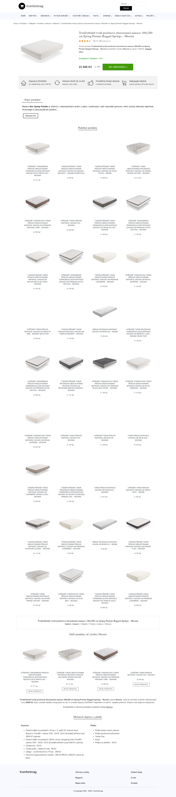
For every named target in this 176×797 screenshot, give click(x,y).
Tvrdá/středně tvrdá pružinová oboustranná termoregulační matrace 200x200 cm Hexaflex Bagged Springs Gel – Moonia (71, 492)
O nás (133, 778)
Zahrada (107, 16)
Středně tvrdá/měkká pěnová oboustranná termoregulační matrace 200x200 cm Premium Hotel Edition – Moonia (71, 279)
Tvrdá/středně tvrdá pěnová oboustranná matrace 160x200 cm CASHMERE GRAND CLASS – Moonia (37, 492)
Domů (23, 16)
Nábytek (32, 16)
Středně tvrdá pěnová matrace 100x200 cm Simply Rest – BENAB (138, 490)
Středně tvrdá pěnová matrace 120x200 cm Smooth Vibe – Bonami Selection (37, 331)
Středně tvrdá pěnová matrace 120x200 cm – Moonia (71, 223)
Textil (96, 16)
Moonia (126, 49)
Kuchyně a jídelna (81, 16)
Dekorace (45, 16)
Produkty (23, 23)
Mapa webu (80, 783)
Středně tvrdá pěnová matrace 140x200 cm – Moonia (71, 438)
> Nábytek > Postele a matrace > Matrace (43, 23)
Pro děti (150, 16)
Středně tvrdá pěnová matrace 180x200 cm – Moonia (104, 438)
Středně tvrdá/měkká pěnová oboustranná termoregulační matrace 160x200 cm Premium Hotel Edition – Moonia (37, 385)
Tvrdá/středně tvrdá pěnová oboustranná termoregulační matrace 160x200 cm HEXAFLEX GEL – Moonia (105, 225)
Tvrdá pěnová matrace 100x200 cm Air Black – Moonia (138, 438)
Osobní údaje (136, 772)
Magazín (79, 778)
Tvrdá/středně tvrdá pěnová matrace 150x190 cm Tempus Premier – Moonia (71, 331)
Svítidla (138, 16)
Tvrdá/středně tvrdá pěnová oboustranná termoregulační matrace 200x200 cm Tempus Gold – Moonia (105, 598)
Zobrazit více (30, 116)
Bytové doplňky (61, 16)
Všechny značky (82, 772)
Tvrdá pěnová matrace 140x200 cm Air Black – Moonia (105, 490)
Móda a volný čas (122, 16)
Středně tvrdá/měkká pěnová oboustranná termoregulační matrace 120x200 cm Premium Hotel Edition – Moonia (138, 225)
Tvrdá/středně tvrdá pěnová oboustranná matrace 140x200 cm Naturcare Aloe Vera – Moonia (37, 279)
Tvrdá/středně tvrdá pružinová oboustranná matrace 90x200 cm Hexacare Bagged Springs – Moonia (71, 385)
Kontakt (134, 783)
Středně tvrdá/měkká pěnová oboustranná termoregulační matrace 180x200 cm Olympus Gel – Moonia (38, 171)
